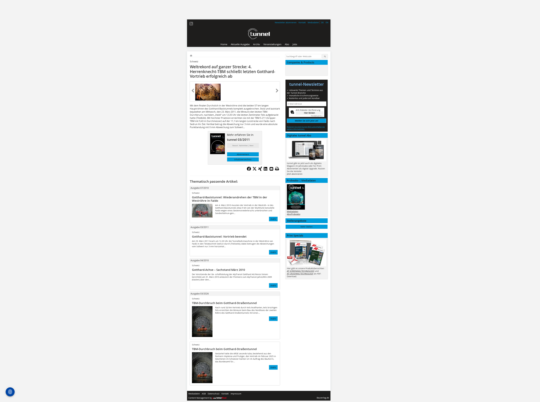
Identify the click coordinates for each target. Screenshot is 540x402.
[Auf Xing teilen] (260, 170)
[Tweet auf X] (254, 170)
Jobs (294, 44)
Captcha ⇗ (317, 116)
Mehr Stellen (307, 226)
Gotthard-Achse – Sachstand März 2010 (218, 270)
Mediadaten (313, 22)
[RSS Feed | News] (191, 23)
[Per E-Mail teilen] (271, 168)
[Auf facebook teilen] (249, 170)
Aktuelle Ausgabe (240, 44)
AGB (204, 393)
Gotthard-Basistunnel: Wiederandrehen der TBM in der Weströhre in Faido (229, 199)
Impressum (236, 393)
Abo (287, 44)
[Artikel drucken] (277, 168)
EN (327, 22)
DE (322, 22)
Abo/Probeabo (293, 214)
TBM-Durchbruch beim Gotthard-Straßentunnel (224, 303)
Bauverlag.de (323, 397)
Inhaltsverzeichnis (242, 159)
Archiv (256, 44)
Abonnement (243, 154)
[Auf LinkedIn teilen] (266, 170)
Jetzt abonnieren (294, 174)
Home (223, 44)
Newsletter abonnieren (286, 22)
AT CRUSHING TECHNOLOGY (300, 273)
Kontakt (302, 22)
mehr (273, 219)
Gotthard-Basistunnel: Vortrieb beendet (219, 236)
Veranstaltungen (272, 44)
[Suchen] (325, 56)
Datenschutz (214, 393)
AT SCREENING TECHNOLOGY (300, 271)
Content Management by (200, 398)
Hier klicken (309, 112)
